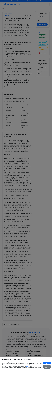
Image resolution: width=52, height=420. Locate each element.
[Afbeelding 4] (17, 8)
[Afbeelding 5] (19, 8)
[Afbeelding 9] (27, 8)
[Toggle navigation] (48, 4)
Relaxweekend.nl (11, 4)
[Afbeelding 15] (38, 8)
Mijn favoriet (28, 15)
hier (27, 366)
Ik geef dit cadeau (43, 48)
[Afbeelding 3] (16, 8)
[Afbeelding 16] (39, 8)
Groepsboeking (21, 1)
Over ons (13, 1)
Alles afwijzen (47, 366)
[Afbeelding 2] (14, 8)
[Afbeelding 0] (10, 8)
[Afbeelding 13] (34, 8)
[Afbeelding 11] (30, 8)
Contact (38, 1)
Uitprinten (43, 53)
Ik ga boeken (42, 24)
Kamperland (8, 14)
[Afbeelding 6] (21, 8)
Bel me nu (43, 32)
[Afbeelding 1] (12, 8)
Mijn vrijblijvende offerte (42, 37)
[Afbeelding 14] (36, 8)
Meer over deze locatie (11, 324)
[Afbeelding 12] (32, 8)
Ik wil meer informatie (42, 43)
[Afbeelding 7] (23, 8)
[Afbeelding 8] (25, 8)
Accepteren (47, 363)
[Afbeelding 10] (28, 8)
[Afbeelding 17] (41, 8)
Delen (7, 15)
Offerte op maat (30, 1)
